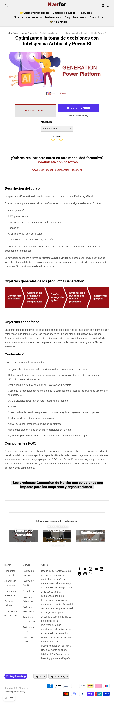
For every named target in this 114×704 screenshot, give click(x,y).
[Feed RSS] (91, 575)
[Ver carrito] (106, 5)
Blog (67, 17)
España (57, 676)
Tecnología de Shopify (14, 691)
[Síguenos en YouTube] (97, 570)
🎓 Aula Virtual (58, 22)
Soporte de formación (27, 17)
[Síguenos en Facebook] (80, 570)
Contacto (95, 17)
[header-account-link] (102, 5)
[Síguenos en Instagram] (91, 570)
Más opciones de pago (78, 115)
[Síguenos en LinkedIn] (102, 570)
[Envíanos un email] (85, 575)
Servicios (86, 13)
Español (38, 676)
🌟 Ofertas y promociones (35, 13)
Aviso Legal (29, 591)
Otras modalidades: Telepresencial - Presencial (57, 170)
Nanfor (25, 688)
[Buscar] (6, 5)
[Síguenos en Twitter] (85, 570)
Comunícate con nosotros (57, 162)
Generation (32, 33)
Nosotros (79, 17)
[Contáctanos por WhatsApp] (80, 575)
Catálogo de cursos (64, 13)
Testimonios (52, 17)
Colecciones (20, 33)
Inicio (10, 33)
